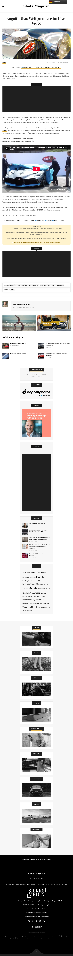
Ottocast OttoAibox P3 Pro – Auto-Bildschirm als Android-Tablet (38, 530)
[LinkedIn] (43, 921)
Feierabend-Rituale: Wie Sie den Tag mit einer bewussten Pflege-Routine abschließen (39, 546)
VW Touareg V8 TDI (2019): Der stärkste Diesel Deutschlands (58, 344)
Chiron (4, 130)
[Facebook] (32, 921)
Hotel (39, 581)
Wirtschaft (29, 610)
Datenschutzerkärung (33, 932)
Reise (49, 221)
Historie (34, 581)
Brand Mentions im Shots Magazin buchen (36, 912)
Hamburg (25, 581)
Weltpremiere (60, 285)
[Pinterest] (36, 921)
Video (52, 285)
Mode (25, 221)
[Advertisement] (37, 99)
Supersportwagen (34, 285)
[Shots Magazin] (36, 6)
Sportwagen (31, 603)
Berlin (44, 572)
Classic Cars (25, 577)
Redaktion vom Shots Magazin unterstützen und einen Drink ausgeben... (37, 242)
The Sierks (61, 901)
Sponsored (64, 884)
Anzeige (33, 572)
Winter (24, 610)
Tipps (47, 603)
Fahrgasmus (33, 577)
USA (49, 285)
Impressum (42, 932)
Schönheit (40, 221)
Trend (62, 221)
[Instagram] (40, 921)
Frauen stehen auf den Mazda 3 (18, 343)
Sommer (25, 603)
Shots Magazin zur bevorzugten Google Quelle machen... (42, 67)
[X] (29, 921)
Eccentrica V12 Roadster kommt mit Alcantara (38, 554)
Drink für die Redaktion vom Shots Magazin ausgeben (36, 905)
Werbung (46, 607)
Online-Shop (25, 596)
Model (40, 589)
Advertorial (26, 572)
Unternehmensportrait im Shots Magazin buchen (36, 916)
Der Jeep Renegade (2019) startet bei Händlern (55, 324)
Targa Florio (43, 285)
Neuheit (26, 593)
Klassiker (44, 581)
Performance (36, 596)
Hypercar (21, 285)
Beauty (40, 572)
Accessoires (57, 884)
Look (46, 584)
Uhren (29, 607)
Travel (52, 884)
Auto (32, 221)
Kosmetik (34, 584)
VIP (42, 607)
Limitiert (40, 584)
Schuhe (46, 600)
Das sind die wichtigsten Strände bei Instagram (17, 324)
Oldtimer (43, 593)
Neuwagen (35, 593)
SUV (41, 603)
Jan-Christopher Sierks (21, 304)
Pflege (43, 596)
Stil (55, 221)
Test (43, 603)
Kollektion (26, 584)
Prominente (27, 600)
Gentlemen (33, 884)
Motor (4, 62)
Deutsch (56, 2)
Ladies (28, 884)
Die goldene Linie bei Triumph (18, 353)
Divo (16, 285)
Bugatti (12, 285)
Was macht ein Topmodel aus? (37, 523)
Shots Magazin (36, 873)
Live (26, 285)
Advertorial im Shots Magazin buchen (36, 908)
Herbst (30, 581)
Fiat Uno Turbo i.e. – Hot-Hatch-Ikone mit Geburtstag (56, 354)
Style (37, 603)
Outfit (31, 596)
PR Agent (54, 901)
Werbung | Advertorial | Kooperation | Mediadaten (36, 859)
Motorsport (46, 589)
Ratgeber (35, 600)
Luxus (18, 221)
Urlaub (34, 607)
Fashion (41, 576)
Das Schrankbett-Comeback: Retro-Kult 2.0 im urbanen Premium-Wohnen (39, 538)
